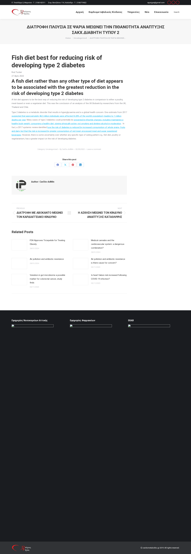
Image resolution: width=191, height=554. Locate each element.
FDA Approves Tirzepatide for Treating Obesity (47, 242)
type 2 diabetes (67, 93)
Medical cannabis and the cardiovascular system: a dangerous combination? (107, 244)
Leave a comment (94, 149)
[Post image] (19, 244)
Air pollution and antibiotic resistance (47, 259)
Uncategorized (52, 149)
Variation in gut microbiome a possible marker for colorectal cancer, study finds (47, 279)
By (66, 149)
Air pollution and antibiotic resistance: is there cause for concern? (108, 261)
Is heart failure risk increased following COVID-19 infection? (109, 277)
